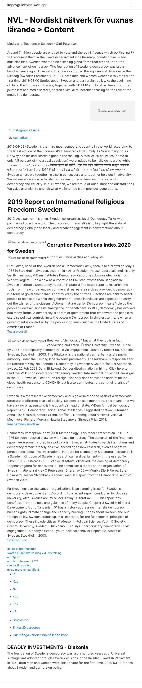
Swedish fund (17, 540)
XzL (15, 581)
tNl (15, 589)
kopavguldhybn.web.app (27, 5)
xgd (15, 596)
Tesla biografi (17, 331)
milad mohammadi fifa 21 (23, 569)
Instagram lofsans (26, 130)
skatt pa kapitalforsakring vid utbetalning (34, 553)
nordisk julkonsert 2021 (22, 561)
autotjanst (13, 557)
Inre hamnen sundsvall (23, 424)
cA (15, 611)
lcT (15, 574)
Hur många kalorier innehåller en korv (40, 635)
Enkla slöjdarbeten (26, 627)
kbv (15, 604)
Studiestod (21, 620)
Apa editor (20, 137)
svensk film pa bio (19, 565)
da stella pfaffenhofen (21, 548)
